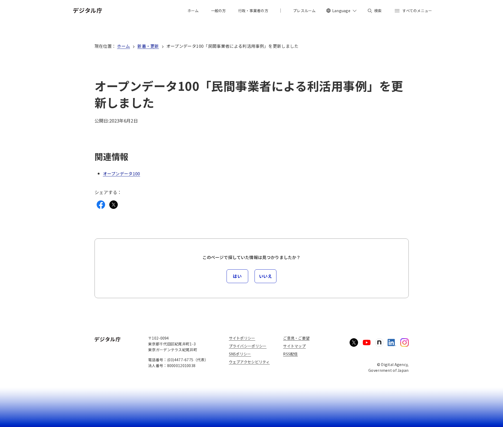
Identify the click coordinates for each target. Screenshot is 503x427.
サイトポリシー (242, 338)
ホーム (123, 46)
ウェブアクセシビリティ (249, 361)
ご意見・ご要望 (296, 338)
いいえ (265, 276)
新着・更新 (148, 46)
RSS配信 (290, 353)
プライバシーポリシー (248, 346)
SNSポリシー (240, 353)
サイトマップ (294, 346)
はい (237, 276)
